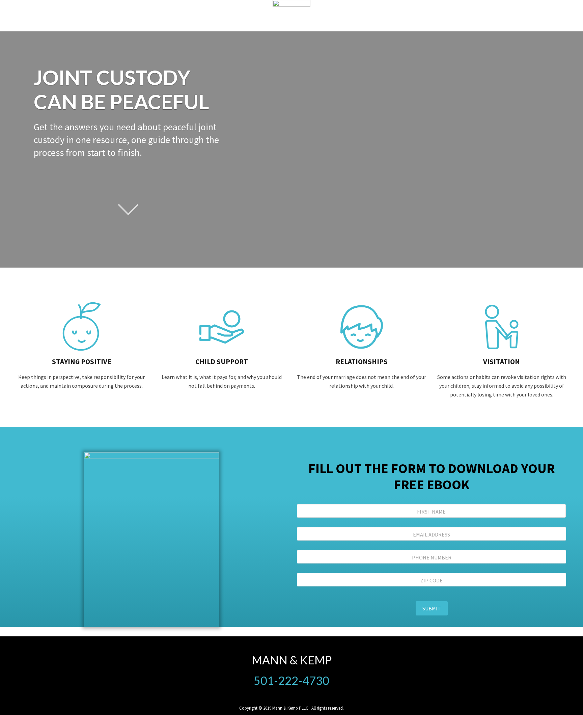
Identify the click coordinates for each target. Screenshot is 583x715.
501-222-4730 (291, 680)
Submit (431, 608)
